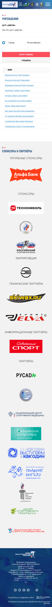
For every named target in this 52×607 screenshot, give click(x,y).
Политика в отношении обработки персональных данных (29, 602)
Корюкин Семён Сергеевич (17, 90)
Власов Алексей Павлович (17, 80)
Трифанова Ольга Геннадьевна (20, 126)
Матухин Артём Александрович (20, 111)
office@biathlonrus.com (28, 580)
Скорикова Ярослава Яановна (19, 121)
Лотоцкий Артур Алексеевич (18, 100)
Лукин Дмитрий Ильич (15, 105)
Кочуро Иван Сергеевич (16, 95)
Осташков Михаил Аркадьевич (19, 116)
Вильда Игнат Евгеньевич (17, 75)
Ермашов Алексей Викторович (19, 85)
